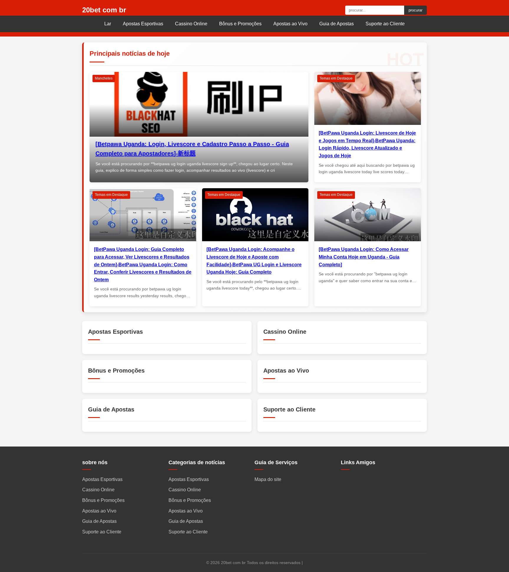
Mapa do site (267, 479)
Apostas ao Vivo (290, 23)
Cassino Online (191, 23)
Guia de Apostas (336, 23)
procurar (415, 10)
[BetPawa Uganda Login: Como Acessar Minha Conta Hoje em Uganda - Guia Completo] (364, 257)
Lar (107, 23)
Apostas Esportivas (143, 23)
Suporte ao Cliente (385, 23)
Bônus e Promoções (240, 23)
